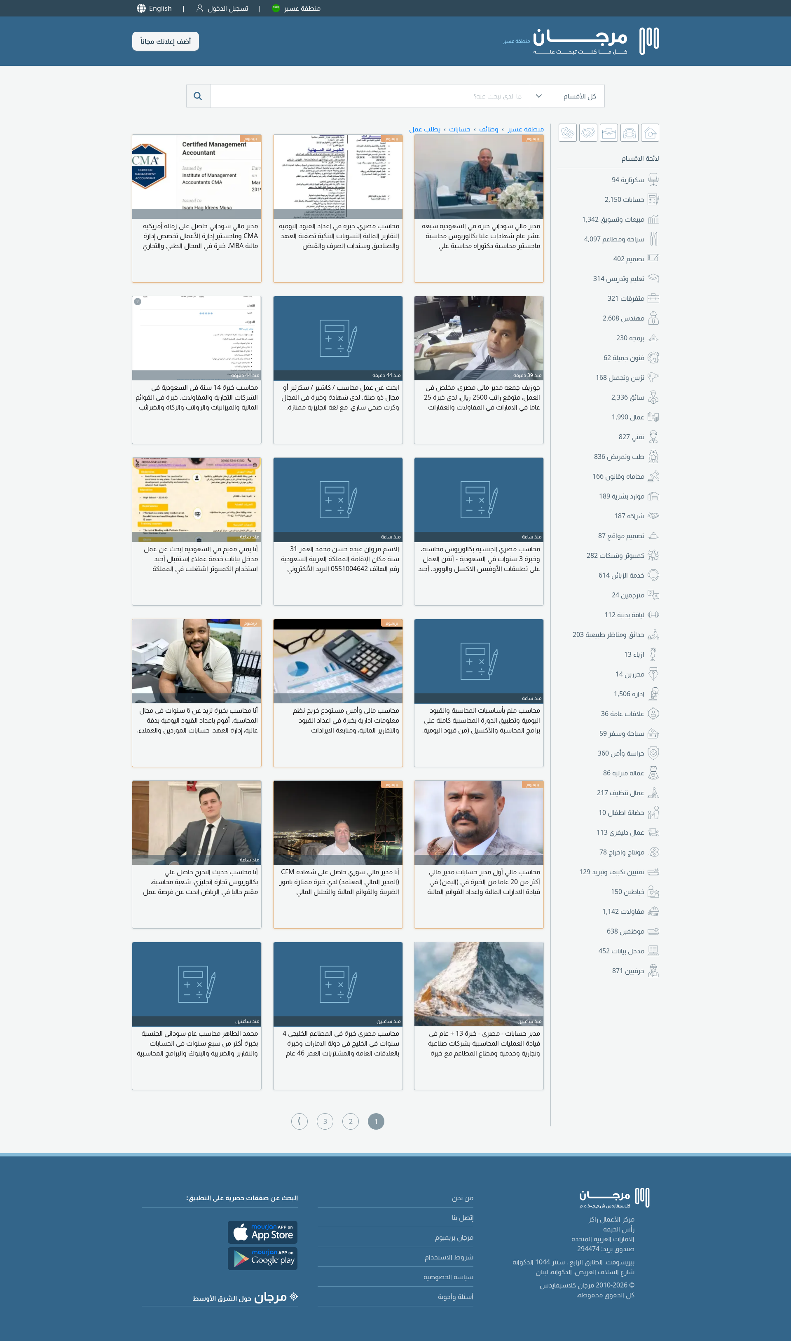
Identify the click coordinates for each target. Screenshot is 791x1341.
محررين (629, 674)
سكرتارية (628, 179)
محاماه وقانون (618, 476)
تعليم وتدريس (618, 278)
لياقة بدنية (624, 614)
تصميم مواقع (621, 535)
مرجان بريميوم (454, 1237)
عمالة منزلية (623, 772)
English (160, 8)
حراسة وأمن (621, 753)
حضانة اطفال (621, 812)
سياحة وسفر (621, 733)
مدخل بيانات (621, 950)
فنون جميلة (624, 357)
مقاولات (623, 911)
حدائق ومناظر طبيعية (608, 634)
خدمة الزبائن (621, 575)
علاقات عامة (622, 713)
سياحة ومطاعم (614, 238)
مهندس (623, 318)
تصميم (628, 258)
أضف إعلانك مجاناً (165, 41)
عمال (628, 416)
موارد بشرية (621, 496)
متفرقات (626, 298)
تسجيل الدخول (228, 8)
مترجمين (628, 594)
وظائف (488, 128)
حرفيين (628, 970)
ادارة (629, 693)
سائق (627, 397)
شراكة (629, 515)
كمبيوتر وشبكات (615, 555)
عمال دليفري (620, 832)
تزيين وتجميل (620, 377)
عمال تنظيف (620, 792)
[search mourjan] (199, 96)
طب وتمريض (619, 456)
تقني (631, 436)
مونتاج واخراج (621, 852)
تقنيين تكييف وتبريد (611, 871)
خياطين (627, 891)
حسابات (624, 199)
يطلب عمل (424, 128)
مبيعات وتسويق (613, 219)
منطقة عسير (302, 8)
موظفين (625, 931)
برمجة (630, 337)
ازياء (634, 654)
